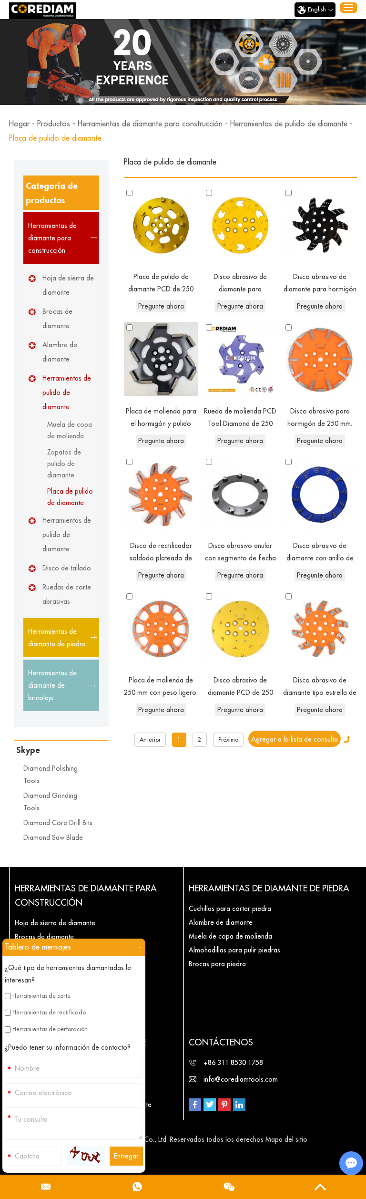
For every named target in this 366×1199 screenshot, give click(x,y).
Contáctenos (221, 1042)
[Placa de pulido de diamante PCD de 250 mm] (161, 224)
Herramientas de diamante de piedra (269, 888)
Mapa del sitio (286, 1139)
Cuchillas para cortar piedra (230, 908)
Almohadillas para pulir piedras (234, 950)
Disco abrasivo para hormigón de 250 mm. (319, 417)
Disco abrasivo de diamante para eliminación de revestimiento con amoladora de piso (240, 284)
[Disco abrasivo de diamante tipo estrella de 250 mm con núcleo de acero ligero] (320, 628)
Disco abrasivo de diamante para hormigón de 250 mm (320, 284)
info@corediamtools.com (240, 1079)
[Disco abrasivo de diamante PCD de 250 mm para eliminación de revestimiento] (240, 628)
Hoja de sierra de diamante (68, 285)
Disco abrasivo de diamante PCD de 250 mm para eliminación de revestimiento (240, 688)
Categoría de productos (52, 193)
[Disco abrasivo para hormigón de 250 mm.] (320, 359)
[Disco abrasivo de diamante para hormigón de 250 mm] (320, 224)
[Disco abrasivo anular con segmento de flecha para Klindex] (240, 493)
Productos (53, 124)
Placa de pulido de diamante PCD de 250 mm (160, 284)
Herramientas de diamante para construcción (150, 124)
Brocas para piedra (217, 964)
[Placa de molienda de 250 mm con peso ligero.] (161, 628)
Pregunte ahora (161, 306)
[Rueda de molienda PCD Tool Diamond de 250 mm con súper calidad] (240, 359)
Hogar (19, 124)
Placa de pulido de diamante (70, 497)
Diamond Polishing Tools (50, 774)
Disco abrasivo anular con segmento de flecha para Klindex (240, 553)
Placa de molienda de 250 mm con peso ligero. (161, 686)
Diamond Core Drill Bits (57, 822)
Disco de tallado (66, 568)
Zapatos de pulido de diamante (64, 463)
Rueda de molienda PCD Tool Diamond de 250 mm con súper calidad (240, 419)
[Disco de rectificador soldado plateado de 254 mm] (161, 493)
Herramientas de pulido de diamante (288, 124)
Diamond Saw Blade (53, 837)
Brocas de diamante (57, 318)
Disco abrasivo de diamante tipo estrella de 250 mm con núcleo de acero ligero (319, 688)
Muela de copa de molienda (69, 430)
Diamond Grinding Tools (50, 801)
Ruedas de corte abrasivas (66, 594)
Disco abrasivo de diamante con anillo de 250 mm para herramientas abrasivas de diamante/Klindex (320, 553)
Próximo (228, 740)
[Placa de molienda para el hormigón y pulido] (161, 359)
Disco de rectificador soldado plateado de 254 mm (161, 553)
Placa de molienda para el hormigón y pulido (161, 417)
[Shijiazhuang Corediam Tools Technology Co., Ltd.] (42, 10)
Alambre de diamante (59, 351)
